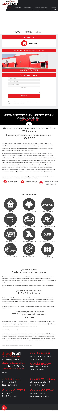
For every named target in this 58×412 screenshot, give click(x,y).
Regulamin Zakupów (7, 368)
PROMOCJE (29, 37)
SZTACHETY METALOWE (28, 32)
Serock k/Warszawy (11, 356)
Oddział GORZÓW (42, 390)
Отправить (24, 95)
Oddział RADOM (40, 364)
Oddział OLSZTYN (13, 390)
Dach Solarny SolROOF (17, 32)
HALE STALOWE (38, 32)
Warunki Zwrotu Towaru (18, 368)
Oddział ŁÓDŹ (11, 379)
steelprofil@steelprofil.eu (13, 363)
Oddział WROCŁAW (42, 379)
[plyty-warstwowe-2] (25, 54)
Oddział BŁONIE (40, 353)
